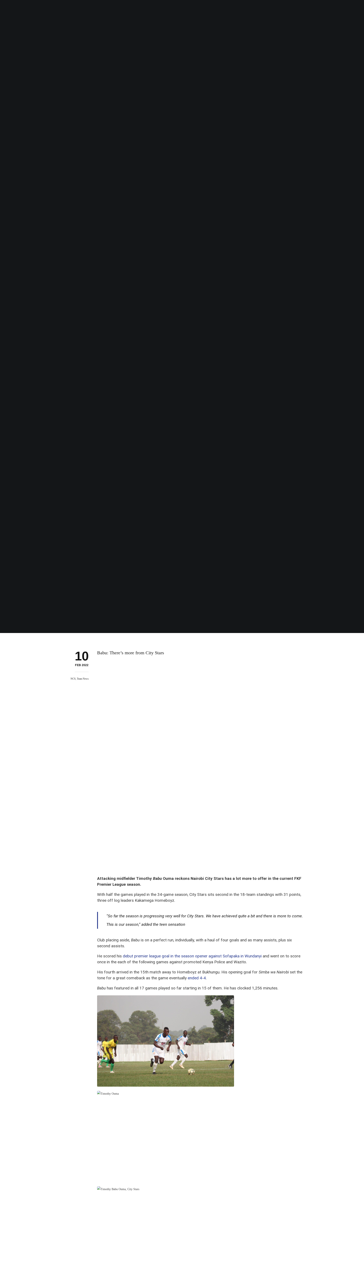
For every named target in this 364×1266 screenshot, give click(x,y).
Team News (83, 678)
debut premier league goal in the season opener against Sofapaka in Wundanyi (192, 956)
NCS (73, 678)
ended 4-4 (197, 978)
